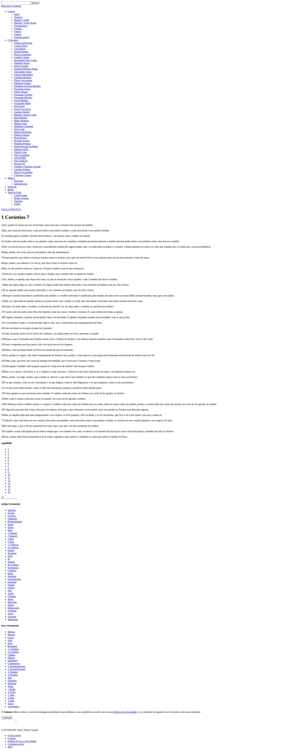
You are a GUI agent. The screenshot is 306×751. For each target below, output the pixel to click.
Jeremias (12, 576)
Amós (11, 593)
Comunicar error (16, 744)
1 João (11, 695)
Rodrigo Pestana (22, 143)
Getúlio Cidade (21, 57)
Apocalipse (13, 706)
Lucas (11, 637)
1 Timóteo (13, 672)
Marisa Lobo (20, 123)
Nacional (18, 181)
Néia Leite (19, 129)
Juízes (11, 527)
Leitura (17, 34)
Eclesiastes (13, 567)
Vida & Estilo (14, 192)
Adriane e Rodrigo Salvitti (27, 166)
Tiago (10, 686)
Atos (10, 643)
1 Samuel (12, 533)
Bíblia (11, 189)
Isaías (10, 573)
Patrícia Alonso (21, 135)
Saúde (17, 204)
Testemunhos (20, 25)
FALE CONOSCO (11, 209)
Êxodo (11, 513)
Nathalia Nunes (22, 63)
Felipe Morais (21, 92)
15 (9, 489)
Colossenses (14, 663)
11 (9, 477)
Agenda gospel (21, 37)
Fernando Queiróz (23, 94)
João (10, 640)
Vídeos (17, 31)
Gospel (11, 11)
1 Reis (11, 539)
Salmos (11, 562)
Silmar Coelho (21, 149)
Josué (10, 524)
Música (11, 178)
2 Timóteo (13, 675)
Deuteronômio (15, 521)
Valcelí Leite (20, 152)
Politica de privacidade (125, 712)
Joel (10, 590)
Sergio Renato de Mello (26, 146)
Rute (10, 530)
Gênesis (12, 510)
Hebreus (12, 683)
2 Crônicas (13, 547)
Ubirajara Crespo (22, 175)
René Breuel (20, 138)
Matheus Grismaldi (23, 126)
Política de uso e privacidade (22, 741)
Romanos (12, 646)
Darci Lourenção (22, 54)
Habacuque (13, 608)
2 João (11, 698)
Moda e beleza (21, 198)
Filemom (12, 680)
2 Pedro (11, 692)
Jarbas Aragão (21, 66)
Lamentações (14, 579)
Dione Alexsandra (23, 80)
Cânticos (12, 570)
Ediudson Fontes (22, 83)
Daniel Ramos (21, 51)
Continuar (7, 718)
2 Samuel (12, 536)
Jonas (10, 599)
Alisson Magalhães (23, 74)
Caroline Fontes (22, 169)
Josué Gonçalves (22, 109)
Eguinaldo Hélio (22, 103)
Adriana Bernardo (23, 43)
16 (9, 492)
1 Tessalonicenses (17, 666)
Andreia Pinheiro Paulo (26, 69)
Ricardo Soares (21, 140)
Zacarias (12, 616)
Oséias (11, 587)
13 (9, 483)
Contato (12, 738)
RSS (10, 747)
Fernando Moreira (23, 97)
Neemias (12, 553)
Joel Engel (19, 106)
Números (12, 518)
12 (9, 480)
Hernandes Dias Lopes (25, 60)
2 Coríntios (13, 652)
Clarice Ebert (20, 46)
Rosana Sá (19, 163)
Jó (9, 559)
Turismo (18, 201)
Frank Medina (21, 100)
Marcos (11, 634)
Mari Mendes (20, 117)
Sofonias (12, 610)
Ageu (10, 613)
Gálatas (11, 654)
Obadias (12, 596)
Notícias (18, 17)
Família (18, 28)
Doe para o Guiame (11, 6)
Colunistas (13, 40)
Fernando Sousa (22, 89)
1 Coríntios (13, 649)
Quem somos (14, 735)
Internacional (20, 183)
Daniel (11, 585)
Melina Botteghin (23, 132)
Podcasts (12, 186)
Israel (16, 14)
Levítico (12, 516)
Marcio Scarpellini (23, 172)
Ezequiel (12, 582)
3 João (11, 700)
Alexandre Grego (23, 71)
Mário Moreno (21, 120)
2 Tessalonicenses (17, 669)
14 (9, 486)
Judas (10, 703)
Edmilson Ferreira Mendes (27, 86)
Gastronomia (20, 195)
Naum (11, 605)
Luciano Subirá (21, 112)
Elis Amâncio (21, 160)
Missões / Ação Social (25, 23)
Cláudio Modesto (22, 77)
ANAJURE (20, 158)
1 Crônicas (13, 544)
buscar (35, 3)
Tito (10, 677)
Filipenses (13, 660)
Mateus (11, 631)
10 (9, 475)
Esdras (11, 550)
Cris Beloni (20, 48)
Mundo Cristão (21, 20)
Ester (10, 556)
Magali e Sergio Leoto (25, 115)
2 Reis (11, 541)
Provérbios (13, 564)
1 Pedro (11, 689)
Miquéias (12, 602)
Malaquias (13, 619)
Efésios (11, 657)
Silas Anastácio (21, 155)
